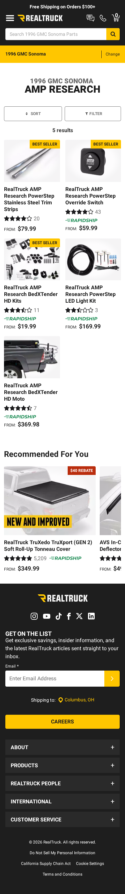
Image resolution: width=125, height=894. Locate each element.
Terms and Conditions (62, 874)
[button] (62, 747)
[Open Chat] (90, 18)
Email (12, 666)
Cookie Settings (90, 863)
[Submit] (112, 679)
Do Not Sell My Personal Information (62, 853)
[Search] (113, 34)
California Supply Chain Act (46, 863)
